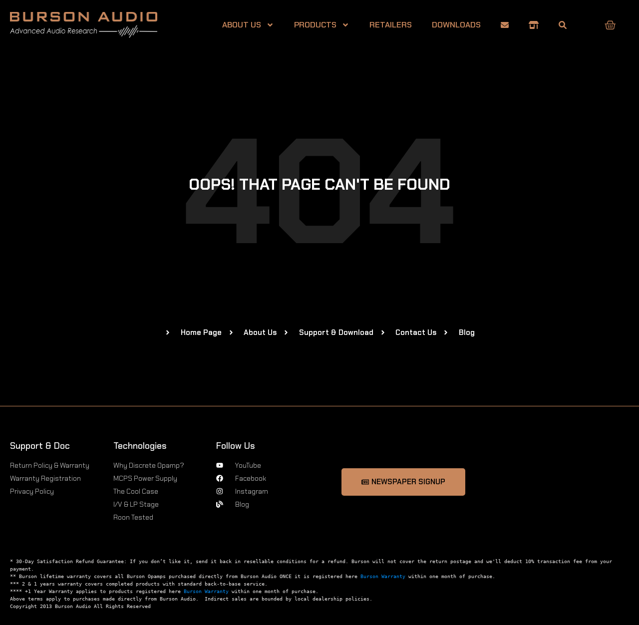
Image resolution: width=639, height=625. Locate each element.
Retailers (390, 24)
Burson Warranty (382, 576)
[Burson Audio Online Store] (534, 25)
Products (315, 24)
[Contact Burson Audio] (505, 25)
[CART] (610, 25)
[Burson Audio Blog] (563, 25)
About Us (241, 24)
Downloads (456, 24)
